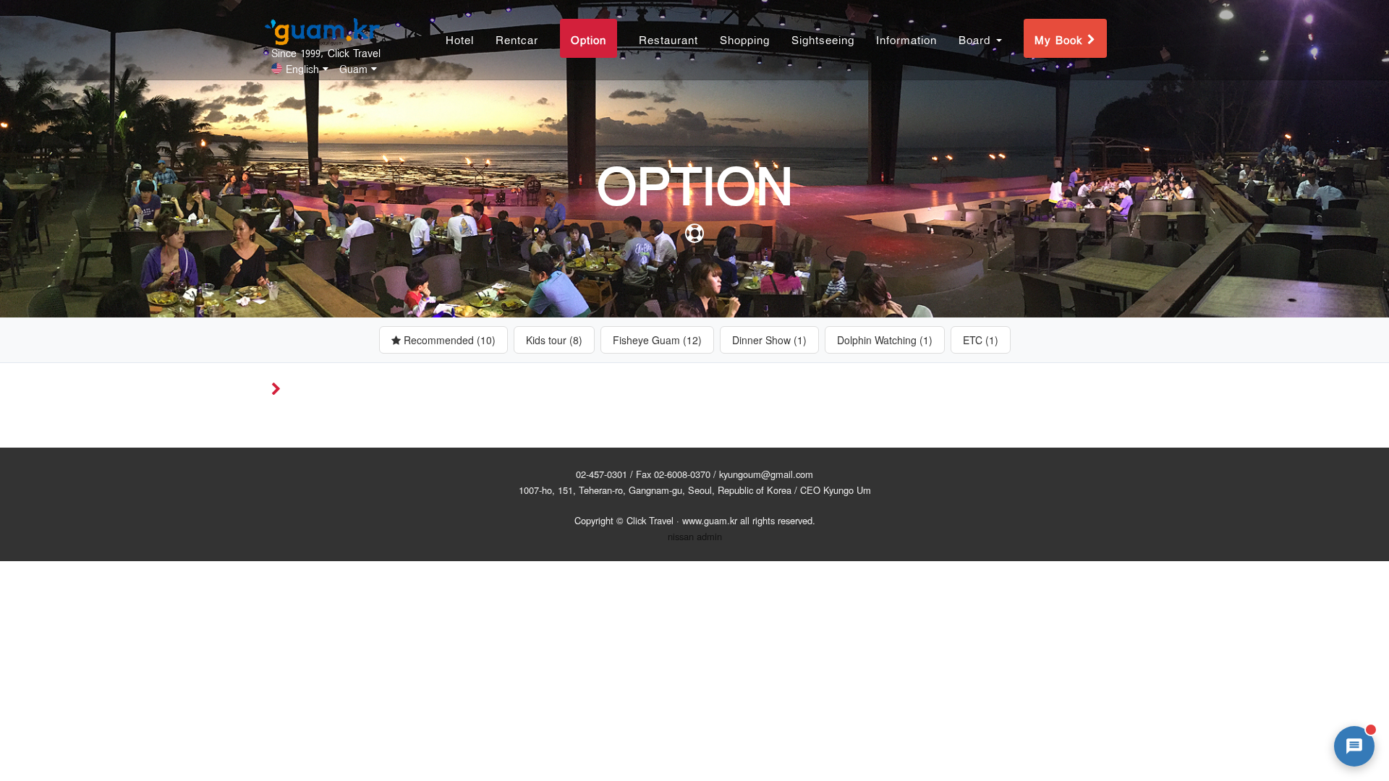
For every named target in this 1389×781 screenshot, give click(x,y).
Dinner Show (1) (769, 340)
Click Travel (650, 520)
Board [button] (977, 38)
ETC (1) (980, 340)
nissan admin (695, 536)
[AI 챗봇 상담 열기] (1354, 746)
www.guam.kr (709, 520)
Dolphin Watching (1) (885, 340)
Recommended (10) (448, 340)
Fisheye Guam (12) (657, 340)
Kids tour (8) (554, 340)
